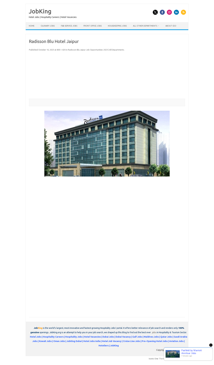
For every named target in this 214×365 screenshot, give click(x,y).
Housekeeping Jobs (117, 26)
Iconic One (153, 358)
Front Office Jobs (93, 26)
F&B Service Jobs (69, 26)
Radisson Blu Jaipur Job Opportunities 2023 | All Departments (96, 50)
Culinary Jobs (48, 26)
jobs (154, 332)
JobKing (40, 11)
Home (31, 26)
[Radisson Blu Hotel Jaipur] (107, 144)
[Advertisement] (107, 75)
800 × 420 (61, 50)
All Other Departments (145, 26)
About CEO (170, 26)
